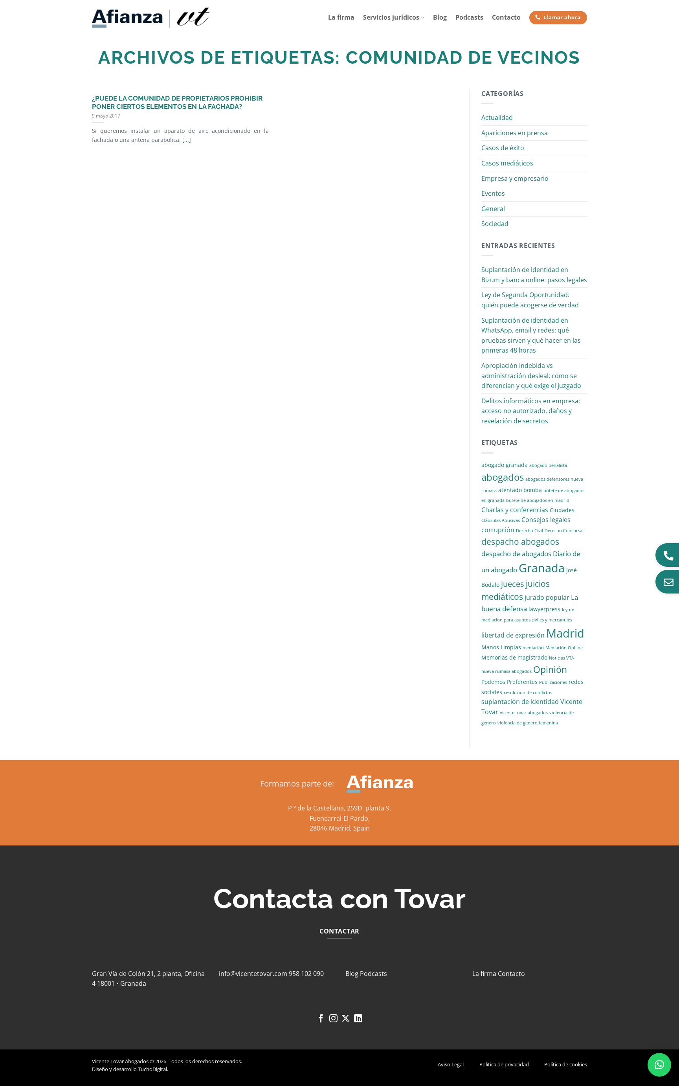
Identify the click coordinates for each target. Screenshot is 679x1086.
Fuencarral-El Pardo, (340, 818)
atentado (510, 490)
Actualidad (497, 117)
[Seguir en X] (345, 1019)
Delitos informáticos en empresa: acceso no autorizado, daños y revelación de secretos (530, 411)
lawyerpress (544, 609)
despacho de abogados (516, 553)
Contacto (506, 17)
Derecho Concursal (564, 530)
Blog (440, 17)
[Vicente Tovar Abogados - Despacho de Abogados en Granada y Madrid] (151, 17)
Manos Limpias (501, 647)
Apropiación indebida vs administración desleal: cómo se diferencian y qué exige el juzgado (531, 375)
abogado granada (504, 465)
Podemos (493, 681)
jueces (512, 584)
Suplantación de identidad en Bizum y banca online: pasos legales (534, 274)
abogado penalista (548, 465)
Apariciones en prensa (514, 133)
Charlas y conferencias (514, 509)
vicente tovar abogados (524, 712)
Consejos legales (546, 519)
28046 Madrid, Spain (340, 828)
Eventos (493, 193)
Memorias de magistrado (514, 657)
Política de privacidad (504, 1064)
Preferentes (522, 681)
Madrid (565, 633)
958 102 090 (306, 973)
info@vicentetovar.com (253, 973)
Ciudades (562, 510)
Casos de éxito (502, 147)
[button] (659, 1065)
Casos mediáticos (507, 163)
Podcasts (469, 17)
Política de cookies (565, 1064)
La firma (341, 17)
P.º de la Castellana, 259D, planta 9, (339, 808)
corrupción (497, 530)
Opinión (550, 669)
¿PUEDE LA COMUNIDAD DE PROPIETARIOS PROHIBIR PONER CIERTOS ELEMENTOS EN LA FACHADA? (177, 102)
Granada (542, 568)
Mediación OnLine (564, 647)
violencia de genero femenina (527, 723)
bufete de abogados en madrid (537, 500)
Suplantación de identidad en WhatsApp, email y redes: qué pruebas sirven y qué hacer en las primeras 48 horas (531, 335)
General (493, 208)
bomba (532, 490)
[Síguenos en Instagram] (333, 1019)
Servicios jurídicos (391, 17)
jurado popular (547, 597)
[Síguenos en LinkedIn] (358, 1019)
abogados (502, 476)
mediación (533, 647)
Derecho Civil (529, 530)
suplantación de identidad (520, 701)
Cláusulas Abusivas (500, 520)
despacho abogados (520, 541)
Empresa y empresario (515, 178)
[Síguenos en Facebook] (321, 1019)
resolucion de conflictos (528, 692)
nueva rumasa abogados (506, 671)
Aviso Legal (451, 1064)
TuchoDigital (152, 1069)
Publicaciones (553, 682)
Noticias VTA (561, 658)
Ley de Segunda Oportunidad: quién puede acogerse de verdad (530, 299)
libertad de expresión (513, 635)
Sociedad (494, 223)
